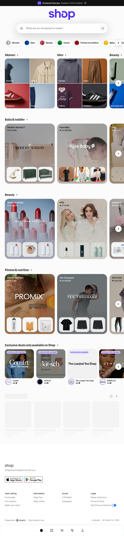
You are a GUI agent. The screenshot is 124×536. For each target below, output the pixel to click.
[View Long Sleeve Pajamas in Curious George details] (82, 174)
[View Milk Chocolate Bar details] (82, 450)
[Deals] (72, 530)
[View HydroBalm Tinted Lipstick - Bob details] (45, 249)
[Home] (41, 530)
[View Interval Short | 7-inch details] (82, 324)
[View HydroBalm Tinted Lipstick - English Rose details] (14, 249)
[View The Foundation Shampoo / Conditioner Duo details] (97, 249)
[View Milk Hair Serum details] (66, 249)
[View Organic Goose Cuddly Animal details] (14, 174)
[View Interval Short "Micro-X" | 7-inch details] (97, 324)
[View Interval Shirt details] (66, 324)
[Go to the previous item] (5, 43)
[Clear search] (103, 28)
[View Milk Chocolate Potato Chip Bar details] (97, 450)
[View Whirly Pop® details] (66, 450)
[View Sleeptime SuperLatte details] (45, 450)
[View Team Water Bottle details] (14, 324)
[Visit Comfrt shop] (19, 363)
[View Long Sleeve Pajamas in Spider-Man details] (97, 174)
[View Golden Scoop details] (14, 450)
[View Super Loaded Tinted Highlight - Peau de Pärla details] (29, 249)
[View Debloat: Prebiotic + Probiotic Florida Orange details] (29, 324)
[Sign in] (82, 530)
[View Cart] (62, 530)
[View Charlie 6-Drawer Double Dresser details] (29, 174)
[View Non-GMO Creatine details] (45, 324)
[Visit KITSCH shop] (50, 363)
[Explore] (51, 530)
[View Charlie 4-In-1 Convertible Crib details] (45, 174)
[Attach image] (21, 28)
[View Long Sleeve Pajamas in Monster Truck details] (66, 174)
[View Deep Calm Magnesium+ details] (29, 450)
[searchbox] (62, 28)
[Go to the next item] (118, 43)
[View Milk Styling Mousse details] (82, 249)
